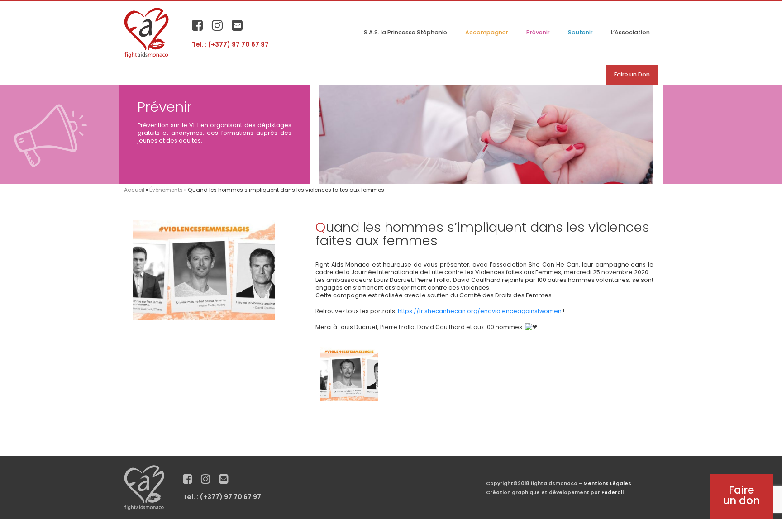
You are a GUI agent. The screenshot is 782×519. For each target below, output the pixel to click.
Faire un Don (632, 74)
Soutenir (580, 32)
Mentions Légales (607, 483)
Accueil (134, 190)
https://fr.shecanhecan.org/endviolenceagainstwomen (480, 311)
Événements (166, 190)
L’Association (630, 32)
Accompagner (486, 32)
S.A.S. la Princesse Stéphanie (405, 32)
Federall (612, 492)
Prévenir (538, 32)
